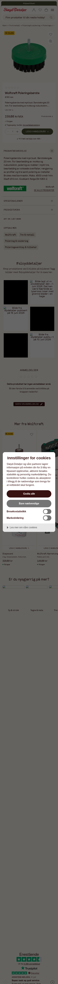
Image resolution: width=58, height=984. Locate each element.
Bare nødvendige (29, 503)
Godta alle (29, 493)
